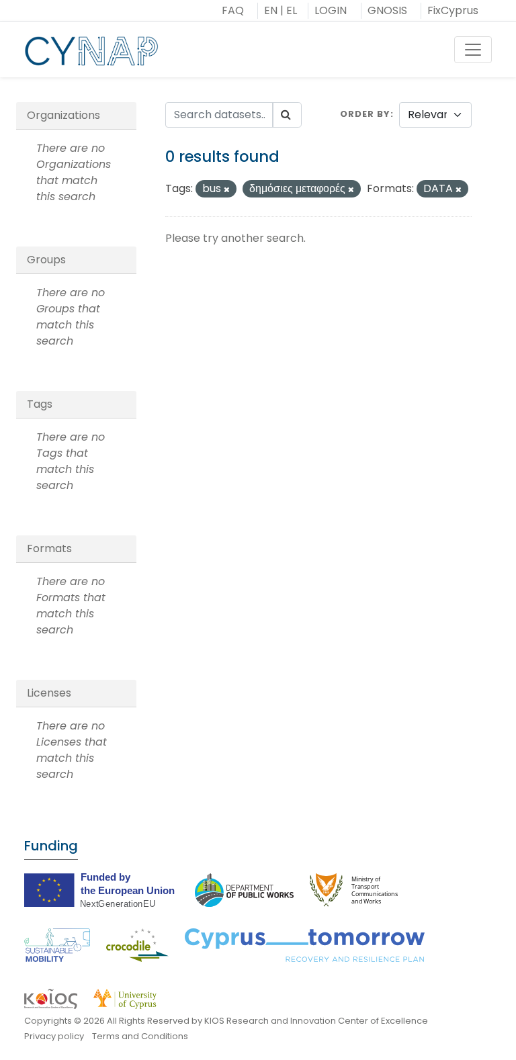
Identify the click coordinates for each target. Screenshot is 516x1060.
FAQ (233, 10)
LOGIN (330, 10)
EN (270, 10)
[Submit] (287, 115)
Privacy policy (54, 1036)
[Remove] (227, 189)
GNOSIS (387, 10)
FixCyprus (452, 10)
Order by (365, 113)
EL (291, 10)
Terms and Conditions (140, 1036)
